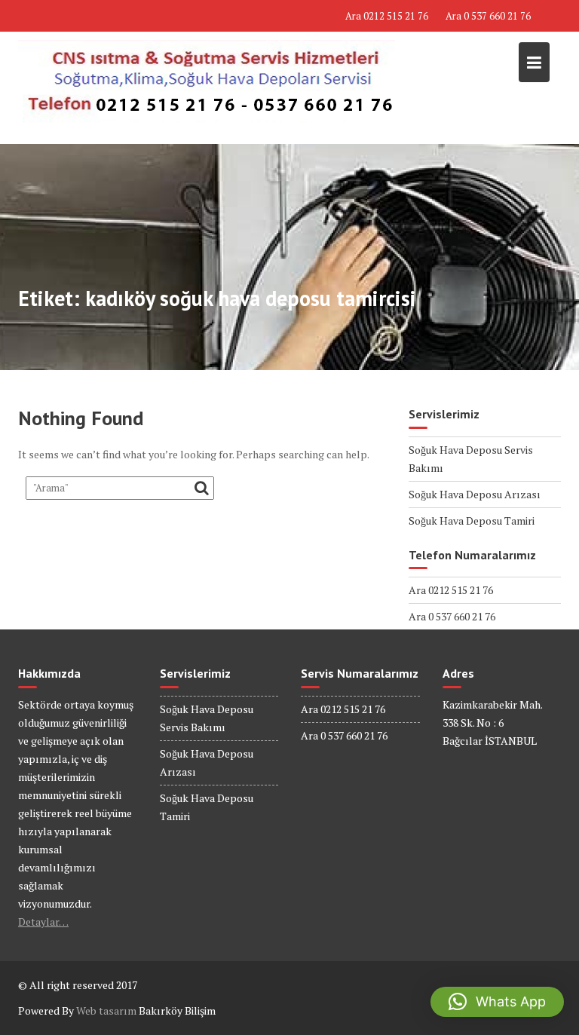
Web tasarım (106, 1010)
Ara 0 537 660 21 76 (488, 16)
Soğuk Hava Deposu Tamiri (472, 520)
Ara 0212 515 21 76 (386, 16)
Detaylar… (43, 921)
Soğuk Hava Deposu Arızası (475, 494)
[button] (497, 1002)
